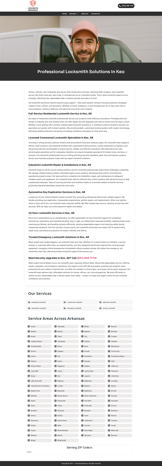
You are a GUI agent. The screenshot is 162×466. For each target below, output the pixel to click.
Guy (59, 356)
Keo (59, 376)
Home (64, 14)
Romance (114, 411)
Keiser (33, 376)
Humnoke (114, 371)
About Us (84, 14)
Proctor (113, 406)
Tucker (33, 430)
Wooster (114, 435)
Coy (85, 336)
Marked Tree (35, 391)
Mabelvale (88, 381)
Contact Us (95, 14)
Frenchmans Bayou (117, 356)
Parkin (33, 401)
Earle (86, 346)
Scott (86, 415)
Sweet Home (62, 420)
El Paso (33, 351)
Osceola (114, 396)
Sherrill (113, 415)
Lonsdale (114, 381)
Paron (33, 406)
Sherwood (34, 420)
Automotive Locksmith (39, 308)
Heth (112, 361)
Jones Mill (34, 371)
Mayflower (88, 391)
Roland (60, 415)
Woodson (87, 435)
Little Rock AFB (36, 381)
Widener (34, 435)
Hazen (60, 361)
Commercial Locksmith (74, 302)
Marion (113, 386)
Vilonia (33, 425)
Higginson (61, 366)
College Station (36, 341)
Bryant (33, 336)
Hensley (87, 361)
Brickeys (114, 331)
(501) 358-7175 (86, 257)
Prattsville (88, 406)
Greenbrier (88, 356)
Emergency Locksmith (74, 308)
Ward (59, 425)
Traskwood (88, 420)
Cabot (60, 336)
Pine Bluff (87, 401)
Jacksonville (88, 371)
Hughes (87, 366)
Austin (33, 326)
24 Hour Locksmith (109, 308)
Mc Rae (113, 391)
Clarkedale (61, 341)
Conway (114, 336)
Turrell (113, 425)
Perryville (114, 401)
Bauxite (33, 331)
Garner (33, 356)
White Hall (114, 430)
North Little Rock (90, 396)
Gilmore (33, 361)
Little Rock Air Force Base (40, 386)
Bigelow (87, 331)
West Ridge (88, 430)
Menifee (34, 396)
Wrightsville (62, 440)
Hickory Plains (36, 366)
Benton (60, 331)
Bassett (114, 326)
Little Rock (115, 376)
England (60, 351)
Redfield (34, 411)
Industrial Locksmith (109, 302)
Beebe (86, 326)
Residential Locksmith (39, 302)
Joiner (60, 371)
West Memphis (63, 430)
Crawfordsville (36, 346)
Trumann (114, 420)
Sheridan (87, 411)
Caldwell (114, 341)
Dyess (60, 346)
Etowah (87, 351)
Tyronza (87, 425)
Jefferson (114, 366)
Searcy (33, 415)
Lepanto (87, 376)
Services (73, 14)
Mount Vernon (63, 396)
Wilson (60, 435)
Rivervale (61, 411)
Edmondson (115, 346)
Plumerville (61, 401)
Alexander (61, 326)
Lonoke (60, 386)
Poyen (60, 406)
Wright (33, 440)
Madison (61, 381)
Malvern (87, 386)
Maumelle (61, 391)
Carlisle (87, 341)
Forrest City (115, 351)
